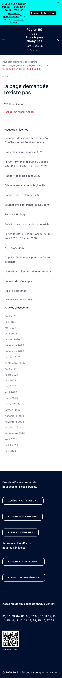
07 (26, 65)
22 (20, 69)
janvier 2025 (12, 410)
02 (7, 65)
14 (47, 65)
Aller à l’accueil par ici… (19, 112)
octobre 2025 (13, 357)
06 (22, 65)
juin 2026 (10, 321)
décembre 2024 (14, 415)
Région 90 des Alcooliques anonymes (34, 35)
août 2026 (11, 316)
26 (31, 69)
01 (3, 65)
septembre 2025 (15, 363)
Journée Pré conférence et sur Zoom (27, 204)
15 (3, 69)
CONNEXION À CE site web (22, 516)
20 (13, 69)
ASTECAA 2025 (14, 247)
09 (33, 65)
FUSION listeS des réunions (23, 577)
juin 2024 (10, 451)
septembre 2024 (15, 433)
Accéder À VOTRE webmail (23, 500)
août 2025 (11, 368)
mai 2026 (10, 327)
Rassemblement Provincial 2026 (24, 152)
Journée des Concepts (18, 281)
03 (11, 65)
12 (40, 65)
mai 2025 (10, 386)
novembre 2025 (14, 351)
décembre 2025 (14, 345)
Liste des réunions (16, 20)
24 (24, 69)
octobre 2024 (13, 427)
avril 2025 (11, 392)
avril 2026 (11, 333)
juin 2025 (10, 380)
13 (43, 65)
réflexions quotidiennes (11, 14)
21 (17, 69)
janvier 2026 (12, 339)
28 (38, 69)
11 (37, 65)
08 (29, 65)
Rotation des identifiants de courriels (27, 224)
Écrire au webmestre (20, 532)
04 (14, 65)
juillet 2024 (11, 445)
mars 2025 (11, 398)
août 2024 (11, 439)
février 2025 (12, 404)
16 (7, 69)
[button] (58, 40)
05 (18, 65)
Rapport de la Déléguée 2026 (23, 175)
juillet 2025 (11, 374)
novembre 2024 (14, 421)
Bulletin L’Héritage (15, 214)
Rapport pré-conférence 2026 (23, 195)
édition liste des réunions (23, 561)
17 (10, 69)
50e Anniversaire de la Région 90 (25, 185)
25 (28, 69)
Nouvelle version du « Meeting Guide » (28, 271)
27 (35, 69)
